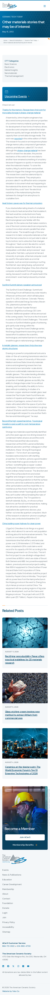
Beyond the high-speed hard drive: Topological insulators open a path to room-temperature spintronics (22, 424)
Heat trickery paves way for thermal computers (22, 203)
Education (7, 880)
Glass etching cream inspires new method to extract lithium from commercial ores (22, 715)
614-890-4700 (24, 946)
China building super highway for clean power (21, 523)
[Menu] (46, 5)
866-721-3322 (8, 946)
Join (4, 917)
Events (5, 870)
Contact (6, 899)
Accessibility (8, 927)
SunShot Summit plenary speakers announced (22, 285)
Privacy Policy (8, 922)
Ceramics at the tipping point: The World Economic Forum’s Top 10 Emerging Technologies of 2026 (22, 770)
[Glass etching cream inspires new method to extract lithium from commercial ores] (25, 688)
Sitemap (6, 932)
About (5, 894)
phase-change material (27, 150)
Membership (8, 889)
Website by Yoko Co (10, 991)
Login (4, 913)
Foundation (7, 903)
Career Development (12, 884)
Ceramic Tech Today (31, 40)
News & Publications (16, 40)
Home (5, 40)
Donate (5, 908)
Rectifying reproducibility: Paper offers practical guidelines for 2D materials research (24, 659)
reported (18, 138)
